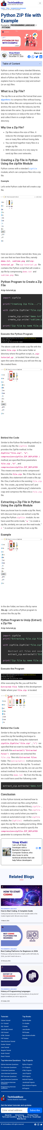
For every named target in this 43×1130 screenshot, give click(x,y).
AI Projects (25, 1088)
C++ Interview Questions (9, 1067)
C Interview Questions (8, 1070)
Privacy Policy (33, 1115)
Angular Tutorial (6, 1050)
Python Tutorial (5, 1020)
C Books (25, 1026)
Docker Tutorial (5, 1044)
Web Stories (21, 1119)
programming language (18, 8)
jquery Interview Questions (9, 1079)
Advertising (19, 1115)
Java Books (26, 1029)
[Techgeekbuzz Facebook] (35, 1124)
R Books (25, 1038)
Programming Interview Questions (8, 1087)
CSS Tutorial (4, 1032)
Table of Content (11, 63)
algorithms (6, 99)
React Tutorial (5, 1056)
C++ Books (25, 1023)
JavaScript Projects (28, 1082)
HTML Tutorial (5, 1035)
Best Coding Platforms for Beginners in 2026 (19, 951)
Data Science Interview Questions (8, 1083)
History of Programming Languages (15, 991)
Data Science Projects (29, 1085)
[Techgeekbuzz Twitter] (41, 1124)
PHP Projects (26, 1076)
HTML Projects (27, 1070)
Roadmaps (37, 1117)
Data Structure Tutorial (8, 1041)
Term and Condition (9, 1117)
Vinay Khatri (14, 53)
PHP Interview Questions (9, 1076)
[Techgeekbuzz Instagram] (38, 1124)
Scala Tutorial (5, 1053)
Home (3, 8)
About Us (8, 1115)
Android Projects (27, 1079)
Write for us (27, 1117)
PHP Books (25, 1032)
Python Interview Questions (9, 1064)
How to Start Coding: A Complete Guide (17, 911)
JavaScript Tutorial (7, 1029)
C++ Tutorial (4, 1023)
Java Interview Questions (9, 1073)
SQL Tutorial (4, 1026)
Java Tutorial (5, 1047)
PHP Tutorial (4, 1038)
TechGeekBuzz (15, 1097)
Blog (7, 8)
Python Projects (27, 1064)
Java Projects (26, 1073)
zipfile (33, 169)
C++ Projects (26, 1067)
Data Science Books (28, 1035)
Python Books (26, 1020)
